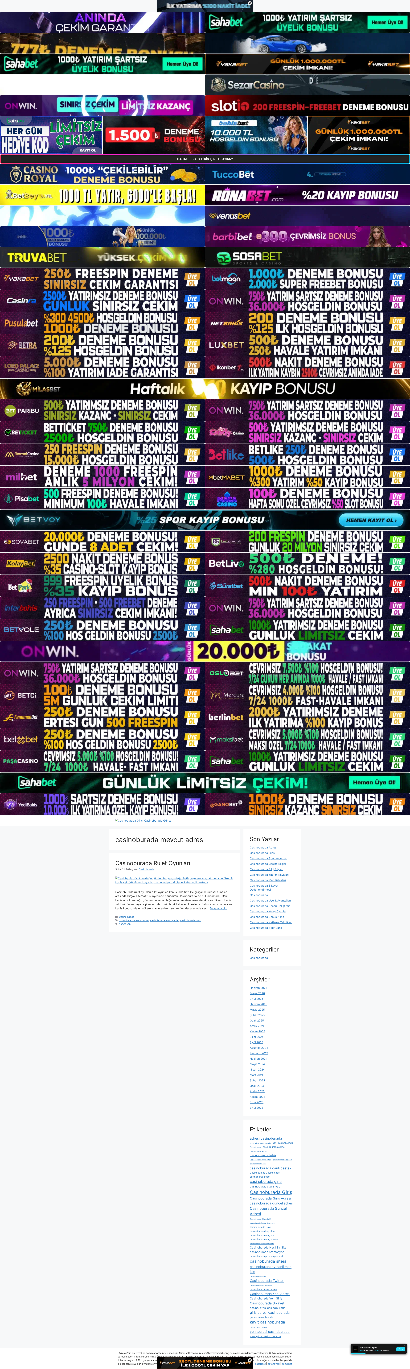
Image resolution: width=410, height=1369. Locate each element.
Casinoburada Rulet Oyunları (152, 863)
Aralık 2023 (257, 1091)
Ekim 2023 (256, 1102)
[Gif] (205, 389)
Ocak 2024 (257, 1086)
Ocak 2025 (257, 1020)
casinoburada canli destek (270, 1168)
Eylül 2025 (256, 998)
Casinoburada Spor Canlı (266, 927)
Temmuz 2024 (259, 1053)
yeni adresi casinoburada (270, 1332)
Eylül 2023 (256, 1107)
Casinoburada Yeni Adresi (270, 1294)
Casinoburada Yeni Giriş (266, 1298)
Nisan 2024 (257, 1069)
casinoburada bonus (258, 1164)
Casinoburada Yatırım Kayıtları (269, 874)
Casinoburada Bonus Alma (267, 916)
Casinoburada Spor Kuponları (268, 858)
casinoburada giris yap (265, 1186)
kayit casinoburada (267, 1322)
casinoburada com (260, 1176)
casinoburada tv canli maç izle (270, 1269)
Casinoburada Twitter (267, 1281)
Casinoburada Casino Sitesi (265, 1172)
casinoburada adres (274, 1147)
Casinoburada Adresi (263, 847)
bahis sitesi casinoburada (260, 1143)
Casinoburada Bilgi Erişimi (266, 869)
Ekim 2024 (256, 1036)
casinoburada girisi (266, 1181)
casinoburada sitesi (190, 920)
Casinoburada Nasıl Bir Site (268, 1247)
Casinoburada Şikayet (267, 1303)
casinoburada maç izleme (264, 1239)
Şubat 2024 (257, 1080)
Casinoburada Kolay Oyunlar (268, 911)
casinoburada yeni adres (263, 1289)
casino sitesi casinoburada (267, 1308)
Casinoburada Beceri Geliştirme (270, 906)
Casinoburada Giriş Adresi (270, 1198)
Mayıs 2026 (257, 993)
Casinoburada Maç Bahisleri (268, 880)
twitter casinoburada (258, 1327)
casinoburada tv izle (258, 1276)
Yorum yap (125, 923)
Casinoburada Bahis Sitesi (260, 1160)
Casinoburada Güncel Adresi (268, 1211)
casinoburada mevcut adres (134, 920)
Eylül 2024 (256, 1042)
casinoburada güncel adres (271, 1203)
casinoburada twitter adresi (261, 1285)
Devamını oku (218, 908)
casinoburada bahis (263, 1155)
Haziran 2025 (258, 1004)
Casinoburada (126, 916)
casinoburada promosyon (267, 1252)
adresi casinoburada (266, 1138)
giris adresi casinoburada (270, 1313)
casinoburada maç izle (262, 1235)
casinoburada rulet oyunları (164, 920)
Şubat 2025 (257, 1015)
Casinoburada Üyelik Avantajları (270, 900)
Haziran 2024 (258, 1058)
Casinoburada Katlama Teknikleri (271, 922)
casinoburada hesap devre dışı (262, 1223)
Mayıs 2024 (257, 1064)
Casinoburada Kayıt (260, 1227)
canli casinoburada (282, 1143)
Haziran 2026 (258, 987)
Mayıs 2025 (257, 1009)
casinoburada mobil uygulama (262, 1244)
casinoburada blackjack (282, 1160)
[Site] (102, 279)
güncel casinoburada (261, 1317)
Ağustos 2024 (259, 1047)
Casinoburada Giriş (262, 853)
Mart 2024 (256, 1075)
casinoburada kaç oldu (262, 1231)
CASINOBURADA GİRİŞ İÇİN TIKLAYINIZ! (205, 159)
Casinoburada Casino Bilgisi (268, 863)
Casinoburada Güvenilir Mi (260, 1219)
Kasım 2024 (257, 1031)
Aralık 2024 (257, 1026)
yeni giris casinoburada (265, 1336)
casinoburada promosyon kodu (267, 1256)
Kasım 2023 (257, 1096)
